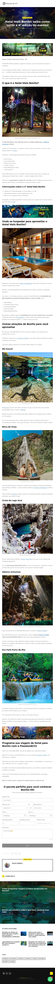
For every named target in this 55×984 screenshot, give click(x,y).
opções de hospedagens (26, 283)
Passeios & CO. (24, 977)
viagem (12, 961)
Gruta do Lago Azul (26, 559)
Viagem (24, 17)
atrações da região (42, 755)
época (15, 150)
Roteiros (13, 958)
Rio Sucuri (6, 407)
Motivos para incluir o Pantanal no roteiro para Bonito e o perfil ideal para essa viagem (37, 934)
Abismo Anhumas (42, 630)
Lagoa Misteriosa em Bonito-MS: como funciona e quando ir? (11, 943)
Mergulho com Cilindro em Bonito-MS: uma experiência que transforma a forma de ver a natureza (37, 944)
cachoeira (14, 494)
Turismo (27, 958)
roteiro (5, 961)
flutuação (23, 409)
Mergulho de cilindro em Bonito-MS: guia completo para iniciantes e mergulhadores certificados (10, 934)
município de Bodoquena (40, 487)
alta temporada (20, 317)
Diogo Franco (21, 28)
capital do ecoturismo (23, 338)
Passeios (29, 17)
